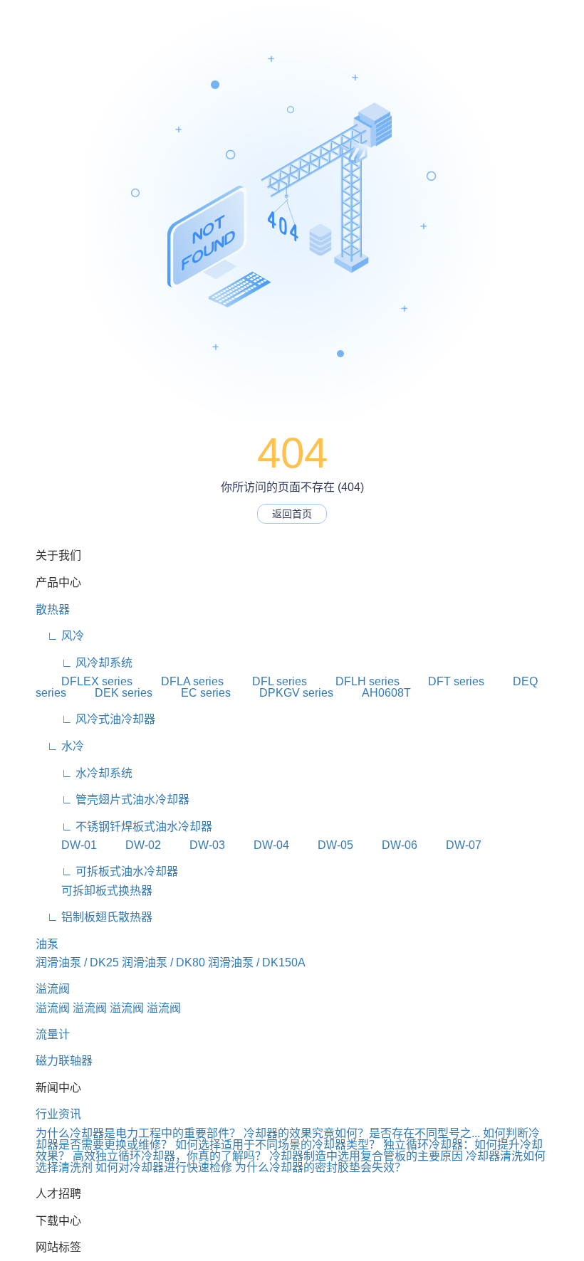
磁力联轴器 (64, 1061)
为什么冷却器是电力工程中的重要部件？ (138, 1133)
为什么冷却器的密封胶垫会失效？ (320, 1167)
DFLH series (355, 681)
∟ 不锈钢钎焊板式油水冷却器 (124, 827)
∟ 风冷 (60, 636)
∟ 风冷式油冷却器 (95, 719)
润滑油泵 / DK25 (77, 962)
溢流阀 (53, 989)
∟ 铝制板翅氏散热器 (94, 917)
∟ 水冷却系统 (84, 773)
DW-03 (194, 845)
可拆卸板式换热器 (94, 891)
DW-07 (450, 845)
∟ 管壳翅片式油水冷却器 (112, 799)
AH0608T (373, 693)
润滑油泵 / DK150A (257, 962)
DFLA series (179, 681)
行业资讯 (58, 1114)
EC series (193, 693)
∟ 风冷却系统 (84, 663)
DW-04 (258, 845)
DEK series (110, 693)
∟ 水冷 (60, 746)
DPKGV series (283, 693)
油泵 (47, 944)
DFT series (443, 681)
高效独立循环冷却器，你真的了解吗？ (169, 1156)
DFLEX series (84, 681)
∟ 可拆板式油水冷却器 (107, 871)
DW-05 (322, 845)
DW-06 (386, 845)
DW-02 (130, 845)
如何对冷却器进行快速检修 (163, 1167)
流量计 (53, 1034)
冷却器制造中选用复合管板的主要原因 (366, 1156)
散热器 (53, 609)
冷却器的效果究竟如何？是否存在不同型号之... (362, 1133)
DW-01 (66, 845)
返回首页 (292, 513)
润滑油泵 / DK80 (163, 962)
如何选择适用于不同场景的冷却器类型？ (277, 1145)
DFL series (266, 681)
